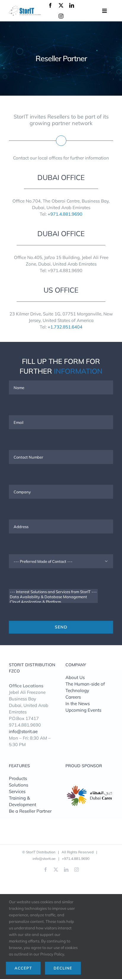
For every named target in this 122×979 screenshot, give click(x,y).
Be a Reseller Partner (30, 811)
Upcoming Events (83, 710)
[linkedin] (71, 5)
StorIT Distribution (40, 852)
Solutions (18, 785)
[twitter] (61, 5)
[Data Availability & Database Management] (53, 596)
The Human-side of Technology (85, 687)
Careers (73, 697)
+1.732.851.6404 (65, 327)
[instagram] (61, 16)
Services (17, 791)
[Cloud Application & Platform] (53, 601)
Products (18, 778)
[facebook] (50, 5)
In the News (77, 703)
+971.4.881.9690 (65, 214)
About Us (75, 677)
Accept (23, 968)
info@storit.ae (23, 731)
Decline (63, 968)
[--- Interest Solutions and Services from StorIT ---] (53, 591)
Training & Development (22, 801)
